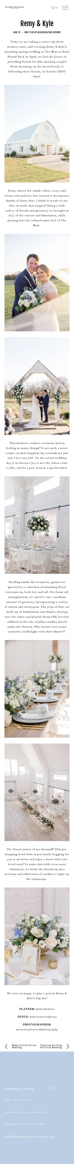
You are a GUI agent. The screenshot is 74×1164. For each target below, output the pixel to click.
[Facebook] (59, 1088)
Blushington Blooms (49, 32)
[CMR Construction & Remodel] (48, 1088)
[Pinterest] (53, 1088)
